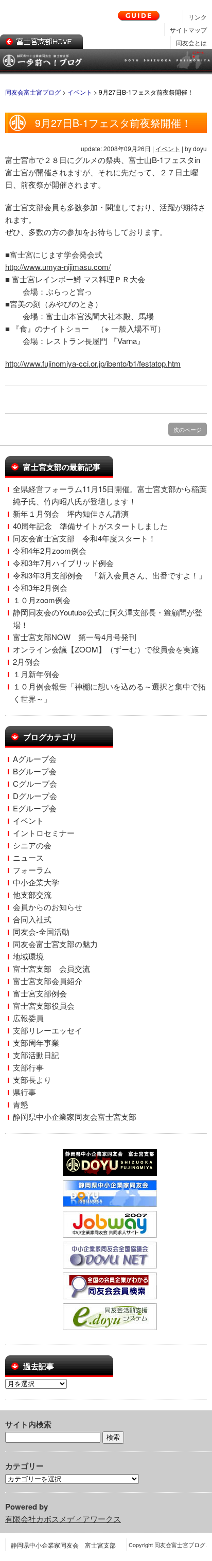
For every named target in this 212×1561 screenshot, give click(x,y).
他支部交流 (32, 894)
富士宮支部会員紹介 (47, 980)
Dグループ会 (35, 795)
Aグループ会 (35, 758)
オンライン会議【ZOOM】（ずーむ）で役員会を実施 (106, 649)
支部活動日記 (36, 1054)
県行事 (24, 1091)
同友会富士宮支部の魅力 (55, 943)
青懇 (20, 1104)
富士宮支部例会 (40, 993)
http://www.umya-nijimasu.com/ (58, 266)
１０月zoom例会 (41, 599)
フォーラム (32, 869)
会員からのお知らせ (47, 906)
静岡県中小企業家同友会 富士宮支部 (63, 1544)
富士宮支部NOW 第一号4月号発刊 (74, 636)
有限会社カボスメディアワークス (63, 1518)
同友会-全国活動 (41, 931)
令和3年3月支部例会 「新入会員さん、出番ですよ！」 (109, 575)
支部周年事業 (36, 1042)
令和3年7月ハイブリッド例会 (63, 562)
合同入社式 (32, 919)
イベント (167, 148)
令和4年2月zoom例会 (49, 550)
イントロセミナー (44, 832)
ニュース (28, 857)
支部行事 (28, 1067)
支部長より (32, 1079)
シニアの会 (32, 845)
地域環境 (28, 956)
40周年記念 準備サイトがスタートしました (90, 525)
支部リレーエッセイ (47, 1030)
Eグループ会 (35, 808)
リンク (197, 16)
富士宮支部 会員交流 (51, 968)
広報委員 (28, 1017)
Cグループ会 (35, 783)
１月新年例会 (36, 673)
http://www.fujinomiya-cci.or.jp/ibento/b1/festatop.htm (93, 363)
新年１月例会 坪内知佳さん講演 (71, 513)
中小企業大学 (36, 882)
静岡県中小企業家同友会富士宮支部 (74, 1116)
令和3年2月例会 (40, 587)
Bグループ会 (35, 771)
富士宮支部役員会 (44, 1005)
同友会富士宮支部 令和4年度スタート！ (84, 538)
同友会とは (191, 42)
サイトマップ (188, 29)
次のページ (187, 429)
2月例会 (26, 661)
